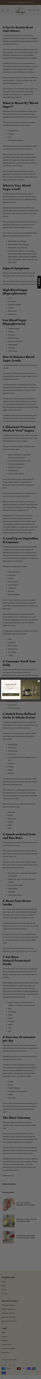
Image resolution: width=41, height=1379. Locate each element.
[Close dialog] (39, 681)
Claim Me (11, 694)
